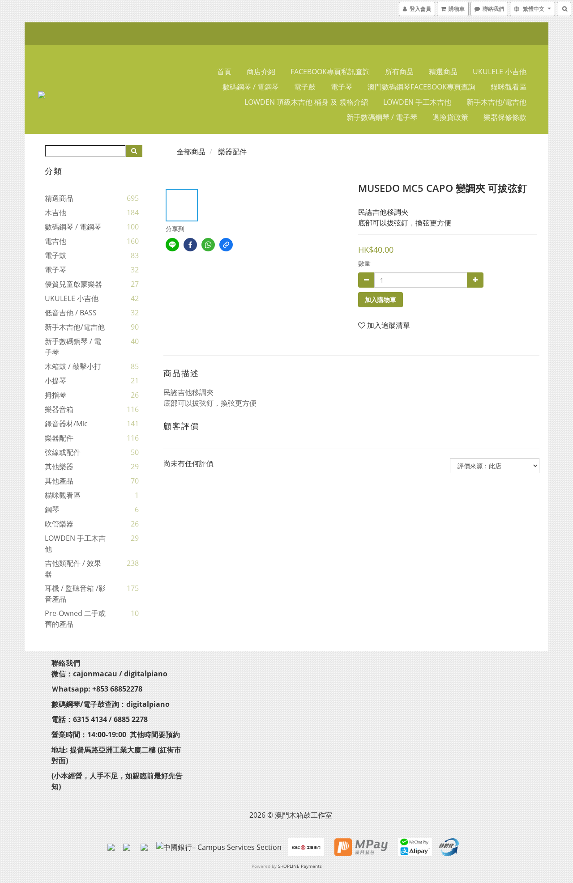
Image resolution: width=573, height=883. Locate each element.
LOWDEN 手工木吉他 (417, 102)
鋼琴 (52, 509)
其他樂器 (59, 466)
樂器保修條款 (504, 117)
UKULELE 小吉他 (499, 71)
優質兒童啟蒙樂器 (73, 284)
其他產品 (59, 481)
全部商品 (191, 152)
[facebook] (190, 244)
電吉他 (55, 241)
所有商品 (399, 71)
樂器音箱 (59, 409)
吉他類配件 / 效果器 (73, 568)
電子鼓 (305, 87)
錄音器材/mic (66, 424)
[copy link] (226, 244)
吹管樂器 (59, 524)
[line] (172, 244)
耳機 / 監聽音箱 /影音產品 (75, 593)
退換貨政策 (450, 117)
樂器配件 (59, 438)
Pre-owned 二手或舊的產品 (75, 618)
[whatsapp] (208, 244)
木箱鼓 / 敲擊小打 (73, 366)
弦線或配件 (63, 452)
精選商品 (443, 71)
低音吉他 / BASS (71, 313)
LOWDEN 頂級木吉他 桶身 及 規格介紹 (306, 102)
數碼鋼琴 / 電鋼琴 (250, 87)
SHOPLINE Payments (300, 866)
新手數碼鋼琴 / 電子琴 (381, 117)
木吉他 (55, 212)
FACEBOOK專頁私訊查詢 (330, 71)
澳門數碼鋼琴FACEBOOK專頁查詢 (421, 87)
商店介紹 (261, 71)
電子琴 (341, 87)
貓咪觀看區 (508, 87)
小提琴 (55, 381)
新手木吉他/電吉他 (496, 102)
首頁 (224, 71)
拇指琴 (55, 395)
